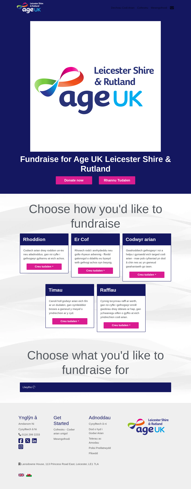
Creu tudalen (43, 266)
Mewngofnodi (62, 438)
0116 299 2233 (31, 434)
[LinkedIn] (34, 441)
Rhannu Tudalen (117, 180)
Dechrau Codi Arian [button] (123, 7)
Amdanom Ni (26, 423)
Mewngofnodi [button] (159, 7)
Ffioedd (93, 453)
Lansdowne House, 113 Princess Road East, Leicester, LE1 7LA (60, 464)
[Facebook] (20, 441)
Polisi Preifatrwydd (100, 448)
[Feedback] (171, 7)
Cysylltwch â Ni (27, 429)
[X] (27, 441)
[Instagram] (20, 447)
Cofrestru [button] (142, 7)
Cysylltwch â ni (98, 423)
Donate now (73, 180)
